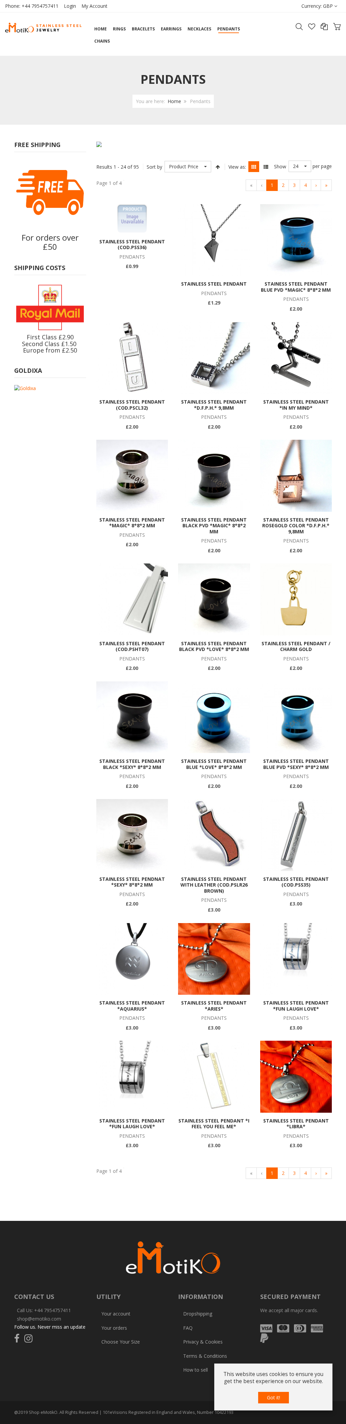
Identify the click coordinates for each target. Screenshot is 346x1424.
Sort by (154, 167)
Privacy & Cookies (203, 1341)
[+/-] (218, 166)
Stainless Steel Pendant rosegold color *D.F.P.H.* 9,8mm (295, 525)
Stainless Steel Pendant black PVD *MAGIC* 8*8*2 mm (214, 525)
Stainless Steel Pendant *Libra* (296, 1123)
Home (174, 101)
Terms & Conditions (205, 1356)
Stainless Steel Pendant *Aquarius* (132, 1005)
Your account (115, 1313)
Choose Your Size (120, 1341)
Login (70, 6)
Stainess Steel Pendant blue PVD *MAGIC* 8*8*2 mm (296, 287)
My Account (94, 6)
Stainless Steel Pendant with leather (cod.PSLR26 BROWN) (214, 885)
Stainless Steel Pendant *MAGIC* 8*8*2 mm (132, 522)
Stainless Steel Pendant (214, 284)
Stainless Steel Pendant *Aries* (214, 1005)
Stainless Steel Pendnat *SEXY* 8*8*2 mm (132, 882)
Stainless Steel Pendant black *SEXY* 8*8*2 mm (132, 764)
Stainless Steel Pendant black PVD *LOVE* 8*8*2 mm (214, 646)
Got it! (273, 1397)
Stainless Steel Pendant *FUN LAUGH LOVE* (296, 1005)
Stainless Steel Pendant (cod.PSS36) (132, 244)
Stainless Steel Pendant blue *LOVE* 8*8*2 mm (214, 764)
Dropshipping (197, 1313)
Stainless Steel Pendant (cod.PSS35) (296, 882)
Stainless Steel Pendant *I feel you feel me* (213, 1123)
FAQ (188, 1328)
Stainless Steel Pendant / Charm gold (296, 646)
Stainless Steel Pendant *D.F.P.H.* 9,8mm (214, 405)
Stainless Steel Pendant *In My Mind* (296, 405)
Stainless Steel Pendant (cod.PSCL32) (132, 405)
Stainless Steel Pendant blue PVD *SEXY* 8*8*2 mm (296, 764)
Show (280, 166)
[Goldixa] (25, 388)
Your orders (114, 1328)
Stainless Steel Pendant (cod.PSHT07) (132, 646)
